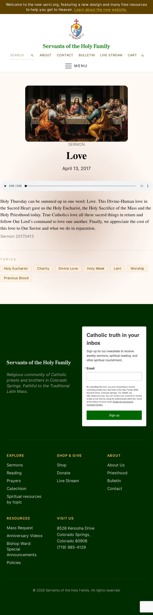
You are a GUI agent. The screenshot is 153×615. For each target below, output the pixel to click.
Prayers (14, 480)
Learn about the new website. (100, 9)
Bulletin (87, 55)
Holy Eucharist (16, 268)
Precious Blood (16, 278)
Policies (14, 562)
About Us (116, 465)
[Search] (32, 55)
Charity (43, 268)
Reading (14, 473)
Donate (63, 473)
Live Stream (68, 480)
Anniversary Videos (25, 535)
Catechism (16, 488)
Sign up (114, 415)
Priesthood (117, 473)
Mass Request (20, 527)
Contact (65, 55)
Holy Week (95, 268)
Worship (137, 268)
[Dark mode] (143, 55)
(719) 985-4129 (71, 547)
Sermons (15, 465)
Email (90, 368)
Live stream (111, 55)
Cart (132, 55)
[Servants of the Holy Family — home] (76, 46)
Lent (117, 268)
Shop (61, 465)
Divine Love (68, 268)
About (45, 55)
